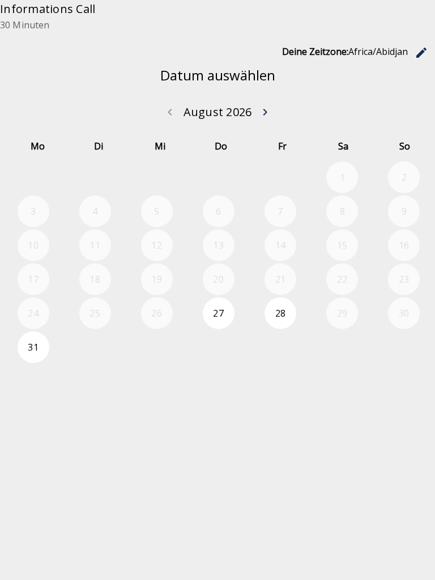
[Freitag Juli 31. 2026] (280, 177)
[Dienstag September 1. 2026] (95, 347)
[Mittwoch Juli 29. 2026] (157, 177)
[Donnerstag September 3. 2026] (218, 347)
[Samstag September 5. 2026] (342, 347)
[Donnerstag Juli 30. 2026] (218, 177)
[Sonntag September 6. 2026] (404, 347)
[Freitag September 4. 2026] (280, 347)
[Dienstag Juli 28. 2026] (95, 177)
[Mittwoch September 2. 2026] (157, 347)
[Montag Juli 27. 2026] (33, 177)
